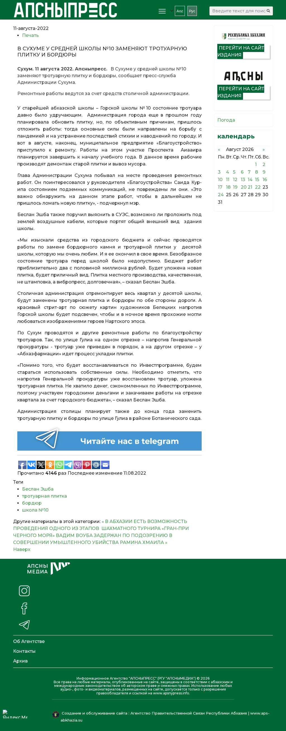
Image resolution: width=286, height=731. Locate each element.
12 (235, 179)
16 (265, 179)
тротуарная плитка (44, 496)
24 (221, 194)
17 (220, 187)
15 (257, 179)
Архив (20, 661)
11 (227, 179)
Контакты (24, 651)
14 (250, 179)
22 (258, 187)
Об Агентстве (29, 641)
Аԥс (180, 11)
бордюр (32, 503)
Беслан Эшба (38, 489)
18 (228, 187)
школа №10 (35, 510)
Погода (226, 120)
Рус (192, 11)
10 (220, 179)
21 (250, 187)
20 (244, 187)
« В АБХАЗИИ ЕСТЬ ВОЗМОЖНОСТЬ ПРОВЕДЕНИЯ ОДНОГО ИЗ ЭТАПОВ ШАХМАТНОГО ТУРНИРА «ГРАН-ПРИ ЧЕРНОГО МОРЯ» (101, 528)
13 (243, 179)
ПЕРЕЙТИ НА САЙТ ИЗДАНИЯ (240, 51)
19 (235, 187)
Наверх (21, 549)
